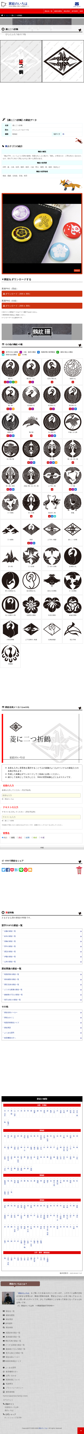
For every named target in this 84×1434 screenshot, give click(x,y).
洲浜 (77, 1216)
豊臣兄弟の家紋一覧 (11, 984)
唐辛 (11, 1158)
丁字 (70, 1148)
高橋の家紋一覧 (10, 941)
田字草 (8, 1158)
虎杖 (24, 1137)
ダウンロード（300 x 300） (18, 293)
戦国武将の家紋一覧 (11, 974)
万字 (41, 1259)
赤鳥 (5, 1206)
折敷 (31, 1206)
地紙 (24, 1227)
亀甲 (51, 1111)
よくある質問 (9, 1032)
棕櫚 (37, 1148)
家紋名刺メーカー (10, 1012)
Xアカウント (8, 1400)
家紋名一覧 (48, 11)
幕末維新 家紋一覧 (12, 1337)
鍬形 (28, 1216)
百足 (8, 1193)
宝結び (18, 1228)
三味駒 (60, 1216)
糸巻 (18, 1206)
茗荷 (70, 1158)
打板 (31, 1227)
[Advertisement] (42, 100)
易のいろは (8, 1410)
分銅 (74, 1227)
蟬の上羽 (54, 1183)
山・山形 (15, 1113)
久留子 (21, 1216)
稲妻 (34, 1111)
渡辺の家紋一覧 (10, 951)
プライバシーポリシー (14, 1388)
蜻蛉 (70, 1181)
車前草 (41, 1137)
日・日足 (5, 1113)
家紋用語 (67, 11)
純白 (5, 837)
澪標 (28, 1259)
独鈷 (41, 1227)
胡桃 (15, 1148)
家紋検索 (9, 1327)
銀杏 (28, 1137)
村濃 (70, 1111)
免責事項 (9, 1384)
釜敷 (77, 1206)
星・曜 (11, 1112)
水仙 (41, 1148)
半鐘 (67, 1206)
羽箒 (57, 1227)
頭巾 (70, 1216)
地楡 (31, 1169)
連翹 (21, 1169)
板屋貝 (5, 1182)
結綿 (28, 1242)
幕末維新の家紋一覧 (11, 979)
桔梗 (70, 1137)
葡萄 (57, 1158)
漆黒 (13, 837)
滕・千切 (28, 1229)
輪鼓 (34, 1242)
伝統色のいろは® (11, 1407)
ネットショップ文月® (12, 1417)
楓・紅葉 (47, 1138)
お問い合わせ (10, 1375)
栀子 (8, 1148)
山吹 (77, 1158)
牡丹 (60, 1158)
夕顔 (5, 1169)
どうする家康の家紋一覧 (13, 989)
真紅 (20, 837)
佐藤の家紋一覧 (10, 931)
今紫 (43, 837)
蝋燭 (41, 1242)
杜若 (54, 1137)
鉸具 (47, 1206)
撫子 (28, 1158)
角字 (44, 1259)
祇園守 (5, 1216)
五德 (37, 1216)
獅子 (47, 1181)
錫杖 (64, 1216)
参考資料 (75, 11)
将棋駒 (44, 1216)
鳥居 (21, 1259)
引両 (64, 1111)
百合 (11, 1169)
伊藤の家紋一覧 (10, 956)
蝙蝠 (37, 1181)
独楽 (47, 1216)
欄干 (31, 1259)
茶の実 (67, 1148)
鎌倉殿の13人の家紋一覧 (13, 994)
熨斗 (44, 1227)
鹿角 (44, 1181)
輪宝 (37, 1242)
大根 (57, 1148)
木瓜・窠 (77, 1113)
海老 (15, 1181)
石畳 (11, 1259)
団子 (21, 1227)
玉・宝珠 (15, 1229)
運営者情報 (10, 1392)
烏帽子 (24, 1207)
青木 (8, 1137)
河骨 (18, 1148)
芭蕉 (37, 1158)
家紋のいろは (18, 3)
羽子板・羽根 (47, 1230)
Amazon (77, 270)
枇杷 (51, 1158)
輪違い (8, 1123)
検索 (81, 11)
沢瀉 (44, 1137)
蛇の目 (67, 1216)
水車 (24, 1259)
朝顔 (15, 1137)
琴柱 (41, 1216)
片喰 (64, 1137)
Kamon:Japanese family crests (15, 1396)
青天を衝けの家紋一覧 (12, 999)
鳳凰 (5, 1193)
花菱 (60, 1111)
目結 (74, 1111)
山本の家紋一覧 (10, 961)
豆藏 (21, 1242)
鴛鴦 (18, 1181)
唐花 (44, 1111)
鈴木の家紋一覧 (10, 936)
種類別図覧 (58, 11)
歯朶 (34, 1148)
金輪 (64, 1206)
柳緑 (35, 837)
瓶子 (5, 1242)
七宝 (54, 1111)
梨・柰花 (18, 1159)
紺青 (28, 837)
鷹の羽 (57, 1182)
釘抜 (15, 1216)
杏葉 (11, 1216)
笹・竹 (24, 1148)
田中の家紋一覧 (10, 946)
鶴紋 (7, 15)
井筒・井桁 (8, 1261)
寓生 (64, 1158)
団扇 (21, 1206)
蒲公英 (64, 1148)
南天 (31, 1158)
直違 (18, 1259)
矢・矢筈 (31, 1243)
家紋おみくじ (9, 1017)
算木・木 (57, 1217)
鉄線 (5, 1158)
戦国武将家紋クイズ (11, 1022)
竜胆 (18, 1169)
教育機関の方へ (10, 1038)
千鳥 (60, 1181)
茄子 (21, 1158)
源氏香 (34, 1259)
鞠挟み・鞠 (24, 1244)
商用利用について (12, 1379)
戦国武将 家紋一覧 (12, 1332)
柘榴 (31, 1148)
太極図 (47, 1259)
